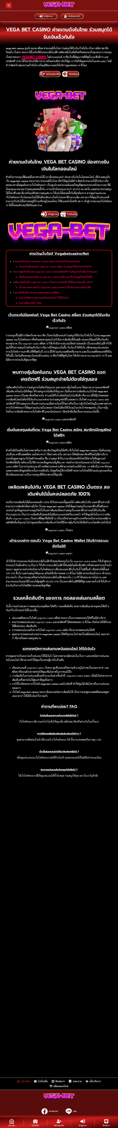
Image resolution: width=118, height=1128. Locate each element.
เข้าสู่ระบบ (48, 16)
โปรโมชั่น (43, 1081)
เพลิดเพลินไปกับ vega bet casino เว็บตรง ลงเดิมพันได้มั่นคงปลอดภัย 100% (53, 282)
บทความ (77, 1081)
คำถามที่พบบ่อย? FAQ (30, 302)
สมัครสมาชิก (74, 16)
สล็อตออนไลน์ (60, 1086)
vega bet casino (34, 57)
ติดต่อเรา (60, 1081)
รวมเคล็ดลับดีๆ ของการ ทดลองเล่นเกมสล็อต (36, 292)
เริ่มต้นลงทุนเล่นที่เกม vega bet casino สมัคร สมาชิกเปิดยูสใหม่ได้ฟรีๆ (55, 276)
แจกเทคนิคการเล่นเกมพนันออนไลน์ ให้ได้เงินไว (44, 297)
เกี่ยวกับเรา (95, 1081)
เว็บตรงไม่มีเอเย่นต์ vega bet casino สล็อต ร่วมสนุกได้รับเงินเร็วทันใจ (55, 266)
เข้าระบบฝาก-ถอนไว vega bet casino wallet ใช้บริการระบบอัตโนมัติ (55, 287)
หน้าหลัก (25, 1081)
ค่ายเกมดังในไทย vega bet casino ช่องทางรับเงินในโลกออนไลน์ (46, 261)
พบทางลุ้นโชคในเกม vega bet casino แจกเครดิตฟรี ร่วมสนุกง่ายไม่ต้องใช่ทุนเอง (55, 271)
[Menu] (9, 5)
